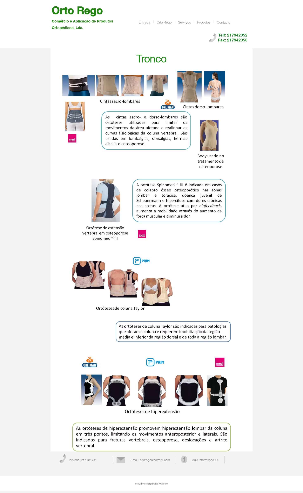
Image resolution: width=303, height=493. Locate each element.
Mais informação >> (205, 460)
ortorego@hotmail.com (155, 460)
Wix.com (163, 483)
